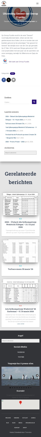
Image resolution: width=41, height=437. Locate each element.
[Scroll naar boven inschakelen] (37, 433)
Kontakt (17, 427)
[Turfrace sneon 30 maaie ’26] (20, 251)
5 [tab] (19, 387)
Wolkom (8, 418)
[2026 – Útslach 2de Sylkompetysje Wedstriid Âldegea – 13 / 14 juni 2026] (20, 203)
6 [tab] (21, 387)
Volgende (37, 375)
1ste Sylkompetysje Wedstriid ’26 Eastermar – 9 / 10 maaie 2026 (20, 310)
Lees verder (20, 324)
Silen (13, 423)
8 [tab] (26, 387)
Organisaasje (30, 423)
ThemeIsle (28, 432)
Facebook (21, 352)
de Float (25, 418)
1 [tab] (10, 387)
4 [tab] (17, 387)
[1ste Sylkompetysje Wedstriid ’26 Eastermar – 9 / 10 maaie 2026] (20, 290)
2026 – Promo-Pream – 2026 (14, 142)
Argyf (25, 427)
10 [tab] (30, 387)
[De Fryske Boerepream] (4, 3)
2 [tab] (12, 387)
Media (20, 423)
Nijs (12, 73)
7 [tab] (23, 387)
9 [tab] (28, 387)
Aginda (33, 418)
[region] (20, 376)
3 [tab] (14, 387)
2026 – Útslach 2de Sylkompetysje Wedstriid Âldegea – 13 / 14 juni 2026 (20, 224)
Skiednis (16, 418)
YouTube (21, 357)
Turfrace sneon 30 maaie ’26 (14, 123)
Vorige (3, 375)
